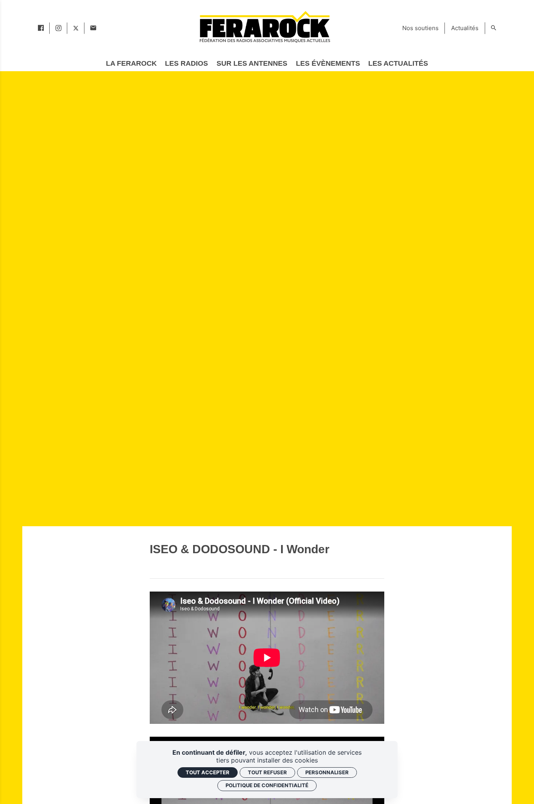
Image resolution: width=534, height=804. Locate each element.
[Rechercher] (493, 28)
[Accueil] (264, 27)
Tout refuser (267, 772)
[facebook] (41, 28)
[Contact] (93, 28)
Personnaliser (327, 772)
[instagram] (58, 28)
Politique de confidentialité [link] (267, 785)
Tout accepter (207, 772)
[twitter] (75, 28)
